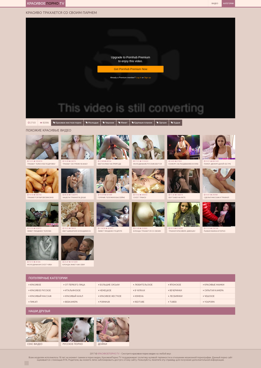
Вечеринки (175, 290)
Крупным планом (143, 122)
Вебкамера (71, 302)
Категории (228, 3)
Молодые (93, 122)
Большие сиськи (109, 284)
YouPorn (209, 302)
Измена (139, 296)
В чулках (139, 290)
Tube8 (172, 302)
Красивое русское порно (40, 291)
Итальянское (72, 290)
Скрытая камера (214, 290)
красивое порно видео (144, 353)
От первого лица (74, 284)
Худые (176, 122)
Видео (215, 3)
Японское (175, 284)
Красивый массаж (40, 296)
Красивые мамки (214, 284)
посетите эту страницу (163, 360)
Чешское (109, 122)
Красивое (35, 284)
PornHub (104, 302)
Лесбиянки (175, 296)
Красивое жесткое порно (68, 122)
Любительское (143, 284)
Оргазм (163, 122)
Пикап (33, 302)
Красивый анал (73, 296)
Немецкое (105, 290)
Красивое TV (45, 3)
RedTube (139, 302)
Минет (124, 122)
